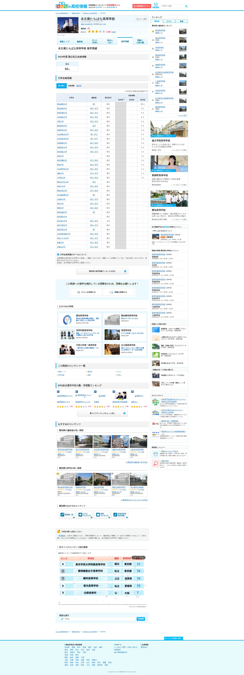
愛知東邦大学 (62, 126)
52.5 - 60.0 (94, 208)
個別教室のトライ (63, 402)
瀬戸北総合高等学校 (65, 449)
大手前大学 (61, 178)
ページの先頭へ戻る (174, 638)
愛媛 (104, 662)
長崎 (77, 665)
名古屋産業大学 (63, 195)
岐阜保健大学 (62, 212)
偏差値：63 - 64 (116, 491)
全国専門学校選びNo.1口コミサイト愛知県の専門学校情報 (173, 400)
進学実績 (125, 41)
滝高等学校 (159, 47)
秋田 (89, 647)
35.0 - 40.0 (94, 178)
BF (94, 104)
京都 (77, 660)
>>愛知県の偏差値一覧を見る (137, 462)
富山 (77, 650)
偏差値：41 (61, 454)
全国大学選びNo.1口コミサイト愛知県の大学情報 (172, 411)
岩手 (78, 647)
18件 (124, 452)
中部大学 (60, 121)
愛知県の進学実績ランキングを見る (102, 271)
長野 (71, 650)
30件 (124, 489)
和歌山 (94, 660)
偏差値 (80, 41)
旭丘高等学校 (99, 487)
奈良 (88, 660)
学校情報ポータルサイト (104, 5)
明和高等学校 (160, 55)
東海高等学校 (160, 30)
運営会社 (144, 647)
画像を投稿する (121, 292)
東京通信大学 (62, 217)
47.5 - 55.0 (94, 160)
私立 (101, 24)
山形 (95, 647)
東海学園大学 (62, 113)
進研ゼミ (134, 402)
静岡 (77, 657)
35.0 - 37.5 (94, 113)
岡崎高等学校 (160, 65)
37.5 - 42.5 (94, 247)
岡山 (77, 662)
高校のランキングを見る (169, 451)
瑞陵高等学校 (81, 487)
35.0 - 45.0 (94, 117)
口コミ (119, 371)
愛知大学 (60, 165)
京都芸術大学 (62, 147)
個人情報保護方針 (120, 652)
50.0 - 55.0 (94, 234)
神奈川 (72, 652)
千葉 (84, 652)
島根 (71, 662)
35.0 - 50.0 (94, 147)
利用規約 (62, 536)
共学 (104, 24)
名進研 (96, 402)
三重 (82, 657)
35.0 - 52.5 (94, 121)
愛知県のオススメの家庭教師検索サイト (173, 433)
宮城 (84, 647)
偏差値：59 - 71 (98, 491)
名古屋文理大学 (63, 139)
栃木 (77, 655)
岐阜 (71, 657)
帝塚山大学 (61, 247)
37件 (69, 489)
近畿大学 (60, 242)
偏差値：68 (158, 93)
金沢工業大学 (62, 225)
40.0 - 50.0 (94, 165)
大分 (88, 665)
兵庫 (71, 660)
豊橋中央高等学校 (118, 449)
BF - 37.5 (94, 134)
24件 (69, 452)
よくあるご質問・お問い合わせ (125, 647)
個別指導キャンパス (82, 402)
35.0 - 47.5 (94, 108)
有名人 (119, 375)
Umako (63, 35)
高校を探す (165, 461)
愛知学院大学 (62, 191)
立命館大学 (61, 199)
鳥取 (66, 662)
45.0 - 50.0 (94, 143)
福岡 (66, 665)
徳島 (93, 662)
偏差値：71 (158, 42)
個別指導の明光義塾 (120, 402)
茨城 (66, 655)
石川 (82, 650)
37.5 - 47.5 (94, 173)
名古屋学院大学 (63, 169)
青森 (73, 647)
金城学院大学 (62, 130)
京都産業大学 (62, 143)
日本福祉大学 (62, 117)
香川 (99, 662)
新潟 (66, 650)
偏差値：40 (133, 454)
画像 (89, 375)
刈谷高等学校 (160, 90)
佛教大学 (60, 173)
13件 (142, 452)
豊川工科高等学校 (82, 449)
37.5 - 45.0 (94, 191)
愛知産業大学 (62, 104)
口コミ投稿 (143, 19)
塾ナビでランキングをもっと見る (102, 413)
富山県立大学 (62, 221)
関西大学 (60, 208)
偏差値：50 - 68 (80, 491)
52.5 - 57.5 (94, 199)
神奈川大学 (61, 186)
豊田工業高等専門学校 (120, 487)
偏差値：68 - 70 (135, 491)
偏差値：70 (158, 59)
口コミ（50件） (95, 41)
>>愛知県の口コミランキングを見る (134, 500)
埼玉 (78, 652)
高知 (110, 662)
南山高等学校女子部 (65, 487)
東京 (66, 652)
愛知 (66, 657)
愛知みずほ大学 (63, 182)
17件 (88, 452)
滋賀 (82, 660)
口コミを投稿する (88, 292)
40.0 (94, 182)
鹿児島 (99, 665)
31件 (106, 452)
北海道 (67, 647)
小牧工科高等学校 (137, 449)
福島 (100, 647)
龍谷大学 (60, 204)
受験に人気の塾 (140, 41)
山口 (88, 662)
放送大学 (60, 156)
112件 (88, 489)
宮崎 (93, 665)
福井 (88, 650)
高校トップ (64, 41)
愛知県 (83, 24)
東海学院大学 (62, 230)
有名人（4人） (110, 41)
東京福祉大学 (62, 152)
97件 (106, 489)
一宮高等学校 (160, 81)
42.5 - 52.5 (94, 204)
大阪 (66, 660)
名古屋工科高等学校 (101, 449)
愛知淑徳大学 (62, 108)
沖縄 (106, 665)
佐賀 (71, 665)
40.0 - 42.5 (94, 221)
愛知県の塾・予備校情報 (169, 421)
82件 (142, 489)
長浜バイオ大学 (63, 238)
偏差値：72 (158, 32)
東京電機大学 (62, 160)
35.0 (94, 126)
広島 (82, 662)
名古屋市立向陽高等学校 (139, 487)
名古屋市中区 (89, 24)
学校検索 (141, 619)
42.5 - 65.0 (94, 242)
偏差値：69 (158, 85)
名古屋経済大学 (63, 134)
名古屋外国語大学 (63, 234)
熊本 (82, 665)
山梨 (93, 650)
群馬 (71, 655)
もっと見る (183, 115)
